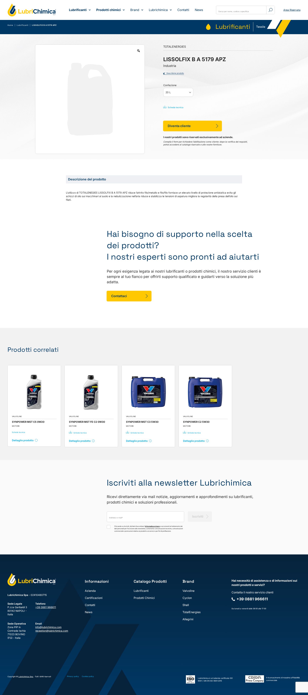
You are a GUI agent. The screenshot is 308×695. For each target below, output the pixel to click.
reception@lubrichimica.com (46, 630)
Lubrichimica (158, 10)
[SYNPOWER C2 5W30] (205, 391)
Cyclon (187, 598)
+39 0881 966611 (45, 607)
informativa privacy (152, 526)
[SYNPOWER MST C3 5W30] (148, 391)
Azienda (90, 591)
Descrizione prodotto (175, 73)
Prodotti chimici (108, 10)
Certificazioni (93, 598)
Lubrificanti (78, 10)
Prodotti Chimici (144, 598)
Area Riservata (292, 9)
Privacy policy (73, 676)
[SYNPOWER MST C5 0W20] (34, 391)
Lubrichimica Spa (26, 676)
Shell (186, 605)
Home (10, 25)
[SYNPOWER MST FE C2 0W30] (91, 391)
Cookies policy (88, 676)
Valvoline (188, 591)
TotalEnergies (192, 612)
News (199, 10)
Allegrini (188, 619)
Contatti (183, 10)
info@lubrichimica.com (46, 627)
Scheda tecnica (175, 107)
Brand (134, 10)
